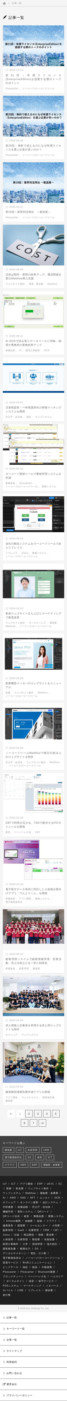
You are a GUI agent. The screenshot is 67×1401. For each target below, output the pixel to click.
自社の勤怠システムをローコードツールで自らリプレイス (33, 545)
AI (20, 350)
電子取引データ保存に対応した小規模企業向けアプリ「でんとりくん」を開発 (33, 891)
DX (29, 1157)
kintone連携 (13, 1220)
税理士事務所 (32, 350)
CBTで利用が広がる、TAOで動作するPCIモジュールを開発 (33, 824)
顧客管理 (24, 968)
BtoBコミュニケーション (37, 1262)
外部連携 (8, 1207)
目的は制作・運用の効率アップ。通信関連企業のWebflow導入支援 (33, 276)
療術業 (53, 623)
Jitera (25, 553)
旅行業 (7, 1295)
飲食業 (20, 1188)
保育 (39, 1157)
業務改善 (10, 350)
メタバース (52, 1285)
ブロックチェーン (13, 1276)
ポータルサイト (15, 1281)
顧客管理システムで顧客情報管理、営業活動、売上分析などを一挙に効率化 (33, 961)
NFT (32, 1197)
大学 (25, 1244)
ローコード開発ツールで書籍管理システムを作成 (33, 475)
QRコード (43, 1211)
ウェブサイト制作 (15, 284)
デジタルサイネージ (14, 1253)
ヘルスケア (56, 1276)
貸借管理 (37, 1244)
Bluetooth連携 (46, 1271)
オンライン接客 (29, 1202)
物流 (34, 1267)
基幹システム (25, 1211)
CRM (46, 1150)
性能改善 (49, 1239)
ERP (34, 1165)
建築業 (36, 968)
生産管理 (32, 1150)
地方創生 (52, 1244)
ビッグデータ (10, 1267)
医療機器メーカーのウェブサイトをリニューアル (33, 685)
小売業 (56, 1225)
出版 (16, 1234)
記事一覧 (17, 3)
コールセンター (39, 1225)
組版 (39, 1220)
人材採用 (8, 1239)
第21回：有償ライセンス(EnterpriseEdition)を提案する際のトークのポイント (33, 79)
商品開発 (29, 1234)
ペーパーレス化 (22, 832)
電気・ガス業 (38, 1253)
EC (60, 1183)
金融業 (29, 1220)
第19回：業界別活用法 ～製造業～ (28, 211)
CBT (37, 832)
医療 (8, 693)
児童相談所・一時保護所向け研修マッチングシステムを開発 (33, 409)
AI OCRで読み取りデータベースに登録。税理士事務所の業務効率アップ (33, 343)
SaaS (20, 1230)
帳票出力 (25, 1248)
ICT (50, 1157)
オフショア (12, 1035)
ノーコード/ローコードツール (38, 88)
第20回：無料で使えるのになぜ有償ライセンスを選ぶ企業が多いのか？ (33, 147)
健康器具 (8, 1225)
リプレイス (12, 553)
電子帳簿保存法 (14, 902)
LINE (20, 1290)
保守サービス (46, 1281)
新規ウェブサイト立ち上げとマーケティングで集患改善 (33, 615)
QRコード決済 (11, 1216)
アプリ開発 (25, 899)
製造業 (36, 1239)
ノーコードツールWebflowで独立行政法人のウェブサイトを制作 (33, 754)
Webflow (52, 284)
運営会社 (12, 1384)
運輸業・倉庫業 (51, 1165)
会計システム (50, 1202)
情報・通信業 (36, 284)
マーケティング (37, 623)
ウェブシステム (43, 417)
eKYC (50, 1183)
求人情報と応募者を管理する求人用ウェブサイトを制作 (33, 1027)
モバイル (8, 1290)
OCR (47, 350)
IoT (20, 1150)
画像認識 (22, 1207)
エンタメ (45, 1197)
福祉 (28, 417)
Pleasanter (12, 88)
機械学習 (8, 1211)
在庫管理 (33, 1230)
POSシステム (11, 1285)
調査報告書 (48, 1097)
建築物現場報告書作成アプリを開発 (28, 1091)
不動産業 (47, 1267)
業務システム (49, 486)
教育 (8, 832)
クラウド (10, 1165)
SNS (23, 1197)
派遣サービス (10, 1262)
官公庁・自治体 (14, 417)
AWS (23, 1165)
